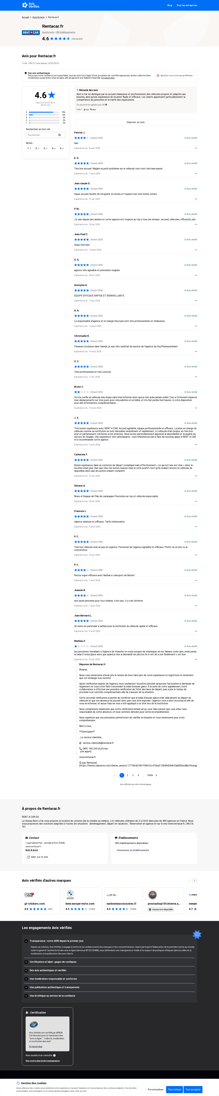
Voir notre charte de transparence (43, 1061)
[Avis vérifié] (185, 138)
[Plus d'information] (54, 1055)
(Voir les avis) (77, 39)
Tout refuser (174, 1089)
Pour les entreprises (187, 5)
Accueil (25, 17)
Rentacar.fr (53, 17)
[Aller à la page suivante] (156, 775)
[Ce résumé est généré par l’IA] (106, 105)
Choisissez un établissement (133, 850)
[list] (109, 901)
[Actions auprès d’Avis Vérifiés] (196, 148)
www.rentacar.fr (33, 846)
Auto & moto (38, 17)
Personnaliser (156, 1089)
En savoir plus (108, 78)
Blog (169, 5)
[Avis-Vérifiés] (31, 5)
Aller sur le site (39, 857)
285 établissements (65, 32)
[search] (59, 135)
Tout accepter (193, 1089)
